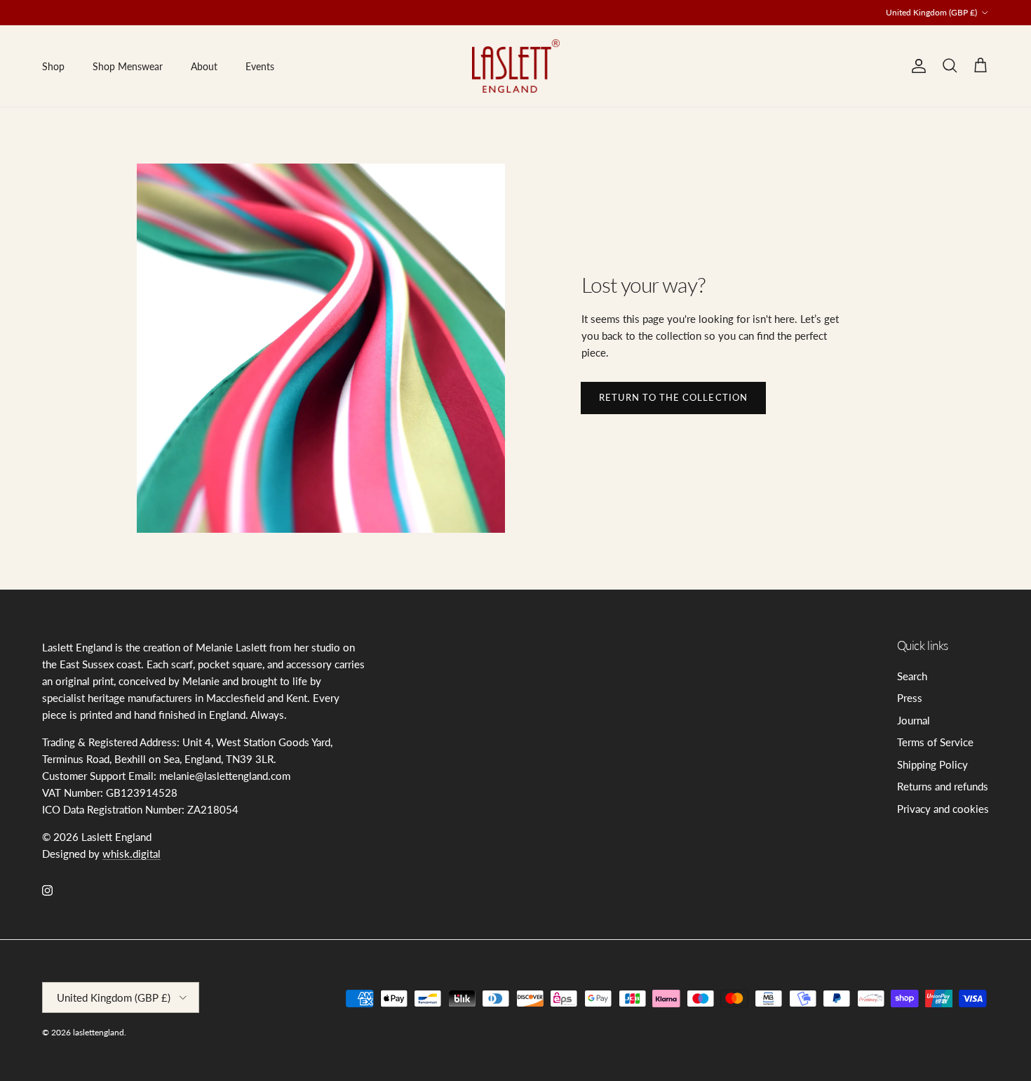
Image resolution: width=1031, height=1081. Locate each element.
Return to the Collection (673, 397)
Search (912, 676)
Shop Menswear (128, 66)
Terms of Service (935, 742)
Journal (913, 720)
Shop (53, 66)
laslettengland (98, 1032)
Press (909, 697)
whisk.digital (131, 853)
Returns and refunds (942, 786)
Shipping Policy (932, 764)
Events (259, 66)
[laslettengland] (516, 66)
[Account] (916, 66)
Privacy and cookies (943, 808)
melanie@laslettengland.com (495, 16)
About (204, 66)
